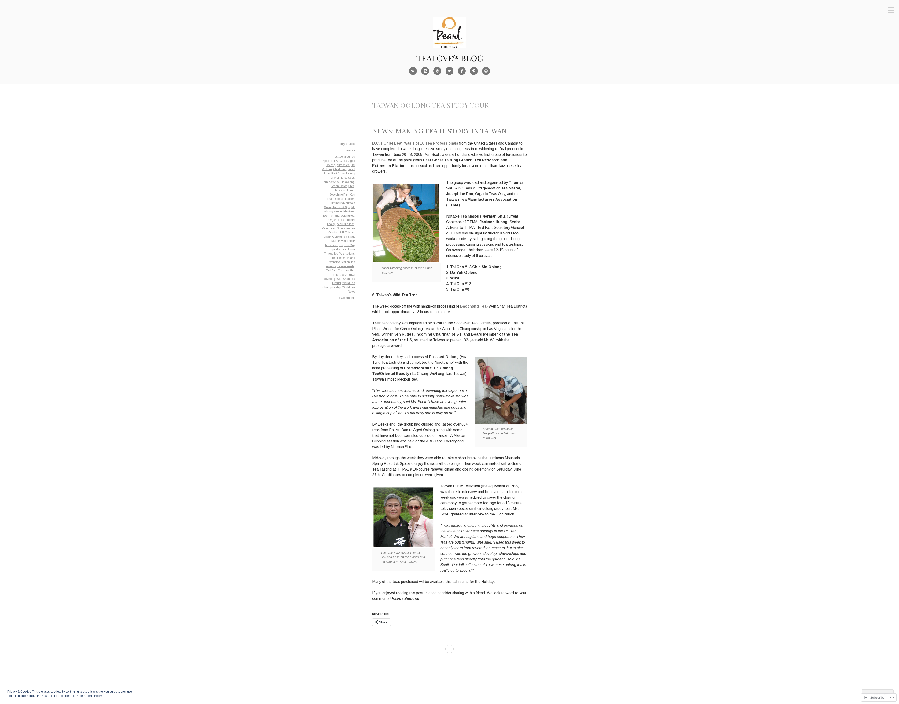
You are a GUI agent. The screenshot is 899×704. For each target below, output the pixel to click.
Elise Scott (347, 177)
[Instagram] (425, 71)
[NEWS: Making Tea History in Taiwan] (449, 649)
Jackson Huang (344, 190)
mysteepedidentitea (341, 211)
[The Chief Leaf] (437, 71)
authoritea (343, 165)
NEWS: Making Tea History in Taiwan (439, 130)
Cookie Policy (93, 695)
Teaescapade (345, 266)
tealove (350, 150)
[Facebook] (461, 71)
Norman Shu (331, 215)
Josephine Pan (339, 194)
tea (341, 245)
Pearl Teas (328, 228)
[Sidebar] (891, 10)
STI (342, 232)
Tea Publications (344, 253)
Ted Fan (331, 270)
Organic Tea (336, 220)
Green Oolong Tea (342, 186)
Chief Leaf (339, 169)
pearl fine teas (345, 224)
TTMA (336, 274)
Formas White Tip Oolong (338, 182)
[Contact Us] (486, 71)
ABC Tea (341, 161)
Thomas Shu (346, 270)
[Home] (413, 71)
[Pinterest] (473, 71)
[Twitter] (449, 71)
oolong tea (347, 215)
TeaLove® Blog (449, 57)
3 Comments (347, 298)
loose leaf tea (345, 198)
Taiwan (349, 232)
